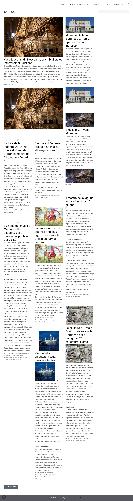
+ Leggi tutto (11, 487)
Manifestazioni (39, 477)
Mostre (6, 212)
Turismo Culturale (9, 359)
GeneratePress (79, 498)
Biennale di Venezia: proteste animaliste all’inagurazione (48, 147)
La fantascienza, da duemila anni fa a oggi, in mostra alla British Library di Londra (47, 235)
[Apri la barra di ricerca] (128, 4)
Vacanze (18, 359)
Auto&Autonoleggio (79, 4)
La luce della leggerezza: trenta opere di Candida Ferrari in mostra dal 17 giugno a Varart (17, 150)
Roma (46, 197)
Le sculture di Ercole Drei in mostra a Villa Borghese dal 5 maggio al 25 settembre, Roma (79, 334)
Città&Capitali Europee (47, 317)
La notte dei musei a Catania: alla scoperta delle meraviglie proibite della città (17, 232)
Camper (96, 4)
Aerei (63, 4)
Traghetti (118, 4)
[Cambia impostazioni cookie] (4, 497)
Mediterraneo (8, 357)
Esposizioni (49, 320)
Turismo (77, 296)
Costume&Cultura (14, 210)
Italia (27, 210)
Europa (56, 320)
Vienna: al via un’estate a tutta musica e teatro (45, 357)
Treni (107, 4)
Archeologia (9, 353)
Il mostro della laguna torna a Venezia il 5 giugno (80, 201)
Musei (8, 129)
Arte (7, 210)
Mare (21, 355)
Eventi (23, 210)
